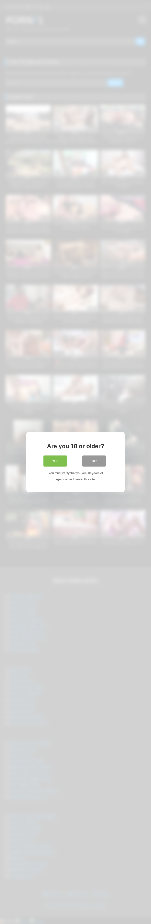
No (94, 461)
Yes (55, 461)
